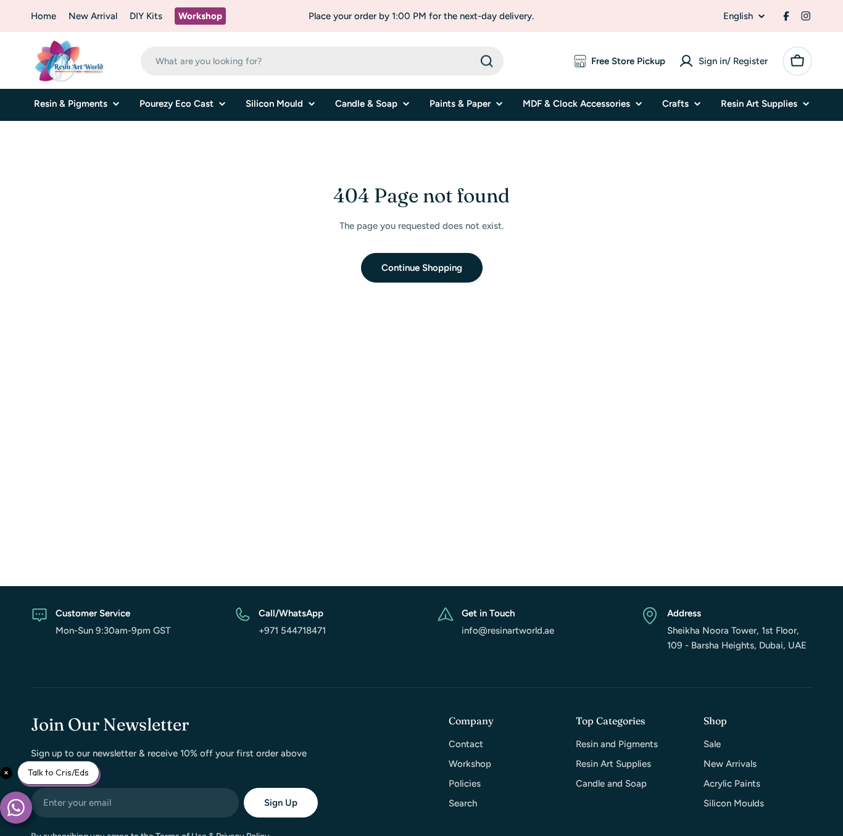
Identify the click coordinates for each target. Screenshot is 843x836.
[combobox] (322, 60)
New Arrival (93, 16)
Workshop (200, 16)
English (738, 16)
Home (43, 16)
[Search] (487, 61)
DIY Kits (146, 16)
